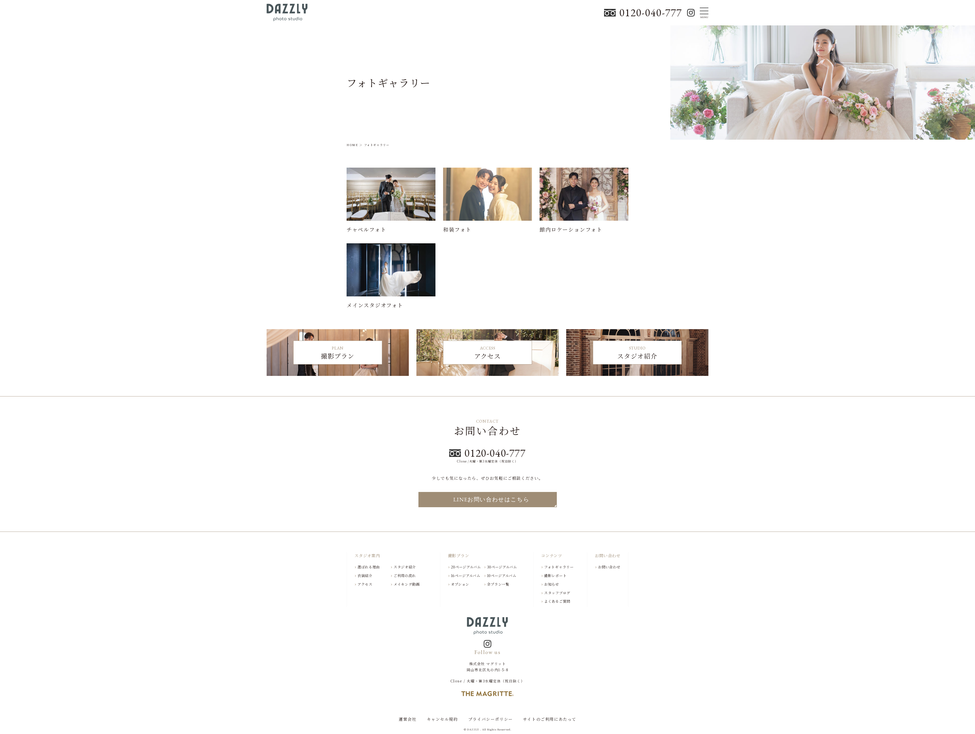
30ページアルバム (502, 566)
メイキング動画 (407, 584)
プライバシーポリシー (490, 719)
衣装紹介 (365, 575)
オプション (460, 584)
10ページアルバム (501, 575)
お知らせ (551, 584)
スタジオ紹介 (405, 566)
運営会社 (407, 719)
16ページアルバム (465, 575)
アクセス (365, 584)
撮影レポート (555, 575)
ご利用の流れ (405, 575)
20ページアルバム (466, 566)
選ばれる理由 (369, 566)
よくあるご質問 (557, 601)
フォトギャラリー (559, 566)
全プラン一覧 (498, 584)
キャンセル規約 (442, 719)
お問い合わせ (609, 566)
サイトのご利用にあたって (549, 719)
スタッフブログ (557, 592)
